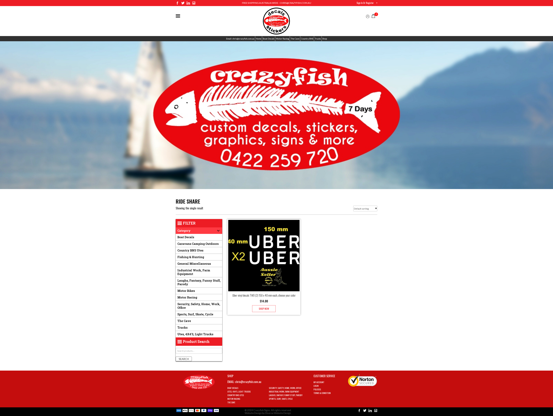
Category (184, 230)
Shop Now (264, 308)
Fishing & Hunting (190, 257)
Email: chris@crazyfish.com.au (240, 38)
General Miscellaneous (194, 263)
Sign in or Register (365, 3)
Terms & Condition (322, 393)
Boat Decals (268, 38)
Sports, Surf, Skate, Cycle (195, 314)
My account (319, 382)
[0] (373, 15)
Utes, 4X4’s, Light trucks (239, 391)
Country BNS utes (190, 250)
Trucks (318, 38)
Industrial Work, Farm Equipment (193, 272)
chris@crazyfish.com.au (248, 382)
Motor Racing (282, 38)
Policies (317, 389)
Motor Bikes (186, 291)
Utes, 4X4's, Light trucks (195, 334)
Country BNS (307, 38)
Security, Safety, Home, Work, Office (198, 305)
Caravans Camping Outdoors (198, 244)
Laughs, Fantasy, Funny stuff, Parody (199, 282)
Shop (324, 38)
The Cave (295, 38)
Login (316, 385)
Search (184, 358)
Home (258, 38)
